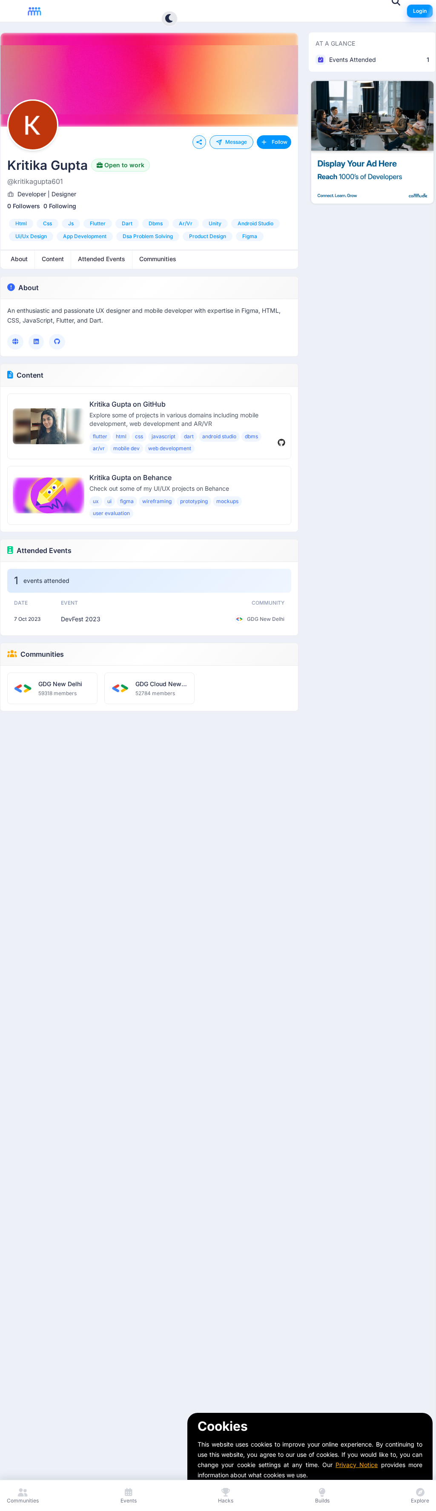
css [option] (47, 223)
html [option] (21, 223)
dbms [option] (156, 223)
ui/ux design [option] (31, 236)
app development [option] (84, 236)
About (28, 287)
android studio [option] (255, 223)
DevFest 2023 (80, 619)
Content (30, 375)
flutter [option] (98, 223)
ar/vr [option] (185, 223)
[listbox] (149, 230)
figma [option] (249, 236)
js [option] (71, 223)
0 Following (59, 206)
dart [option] (127, 223)
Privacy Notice (357, 1464)
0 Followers (23, 206)
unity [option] (215, 223)
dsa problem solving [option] (148, 236)
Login (420, 11)
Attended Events (44, 550)
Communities (42, 654)
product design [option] (207, 236)
